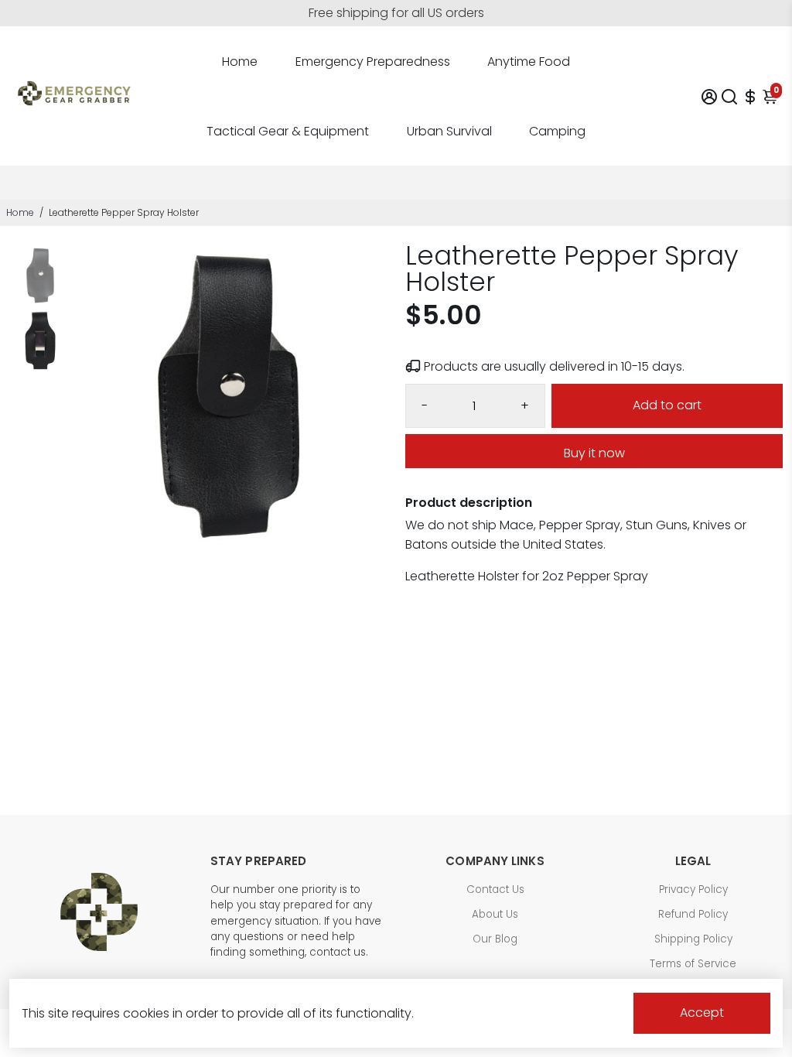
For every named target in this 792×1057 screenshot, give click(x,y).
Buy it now (594, 453)
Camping (557, 131)
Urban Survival (449, 131)
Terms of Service (693, 963)
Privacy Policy (693, 889)
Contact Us (495, 889)
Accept (702, 1012)
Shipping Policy (693, 939)
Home (240, 61)
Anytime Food (528, 61)
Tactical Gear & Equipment (288, 131)
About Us (495, 914)
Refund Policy (693, 914)
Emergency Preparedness (372, 61)
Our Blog (495, 939)
